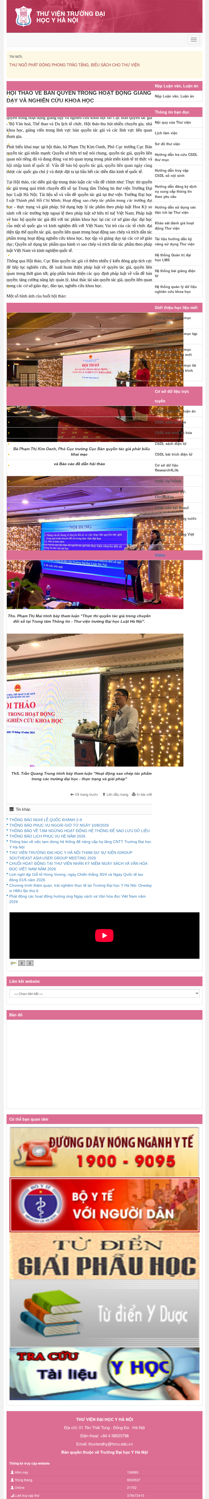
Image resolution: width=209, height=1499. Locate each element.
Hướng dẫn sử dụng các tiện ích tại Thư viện (175, 209)
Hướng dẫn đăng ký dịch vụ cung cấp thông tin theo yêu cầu (176, 191)
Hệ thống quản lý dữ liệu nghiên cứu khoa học (176, 289)
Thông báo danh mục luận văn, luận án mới (173, 352)
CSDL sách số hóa (170, 422)
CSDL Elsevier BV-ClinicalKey (170, 494)
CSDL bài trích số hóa (173, 432)
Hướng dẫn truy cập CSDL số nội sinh (172, 173)
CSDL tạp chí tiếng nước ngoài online (175, 521)
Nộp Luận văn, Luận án (174, 96)
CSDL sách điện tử (170, 443)
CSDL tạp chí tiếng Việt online (174, 537)
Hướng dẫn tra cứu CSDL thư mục (176, 157)
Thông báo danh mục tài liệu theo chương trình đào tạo (175, 370)
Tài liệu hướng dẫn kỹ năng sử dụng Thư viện (175, 241)
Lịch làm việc (166, 132)
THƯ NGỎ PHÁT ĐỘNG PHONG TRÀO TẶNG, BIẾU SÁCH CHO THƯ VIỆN (74, 64)
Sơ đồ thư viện (167, 143)
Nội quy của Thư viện (173, 122)
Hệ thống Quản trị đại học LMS (173, 257)
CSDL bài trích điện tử (173, 454)
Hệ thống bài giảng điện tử (175, 273)
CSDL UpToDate (168, 480)
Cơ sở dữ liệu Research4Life (167, 467)
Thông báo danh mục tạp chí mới (176, 336)
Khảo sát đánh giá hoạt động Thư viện (174, 225)
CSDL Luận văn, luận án (175, 411)
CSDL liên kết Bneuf (172, 507)
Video (160, 555)
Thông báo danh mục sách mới (173, 320)
